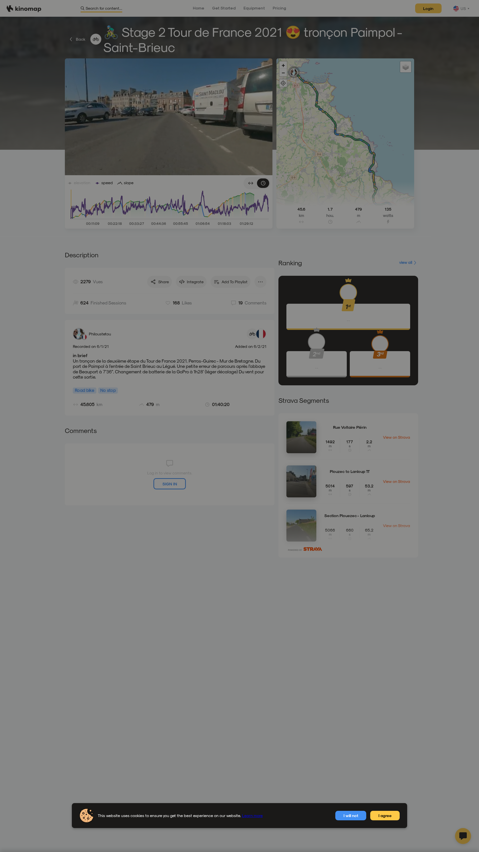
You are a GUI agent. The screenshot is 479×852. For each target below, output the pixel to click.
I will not (351, 815)
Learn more (252, 815)
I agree (385, 815)
